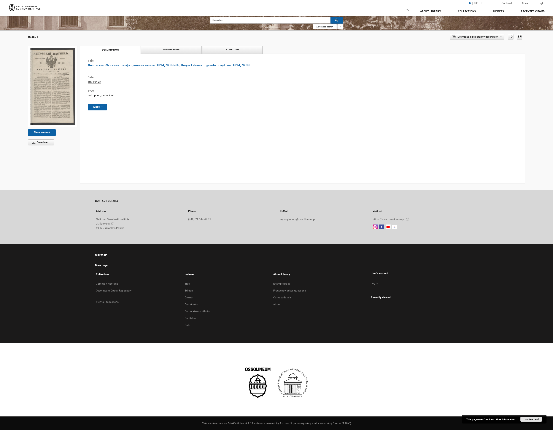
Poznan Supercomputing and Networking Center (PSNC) (315, 423)
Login (541, 3)
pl (482, 3)
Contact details (282, 297)
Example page (281, 283)
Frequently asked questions (289, 290)
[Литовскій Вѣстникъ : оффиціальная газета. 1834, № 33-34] (52, 86)
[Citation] (519, 37)
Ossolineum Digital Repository (114, 290)
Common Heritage (107, 283)
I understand (531, 419)
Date (187, 325)
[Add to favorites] (510, 37)
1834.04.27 (94, 81)
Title (187, 283)
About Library (430, 11)
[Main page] (407, 11)
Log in (374, 283)
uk (476, 3)
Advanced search (324, 26)
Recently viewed (533, 11)
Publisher (190, 318)
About (277, 304)
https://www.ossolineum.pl (389, 219)
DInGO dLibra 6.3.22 (240, 423)
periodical (107, 95)
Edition (189, 290)
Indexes (498, 11)
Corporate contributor (198, 311)
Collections (467, 11)
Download (42, 142)
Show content (42, 132)
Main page (101, 265)
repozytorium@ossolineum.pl (297, 219)
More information (505, 419)
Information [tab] (171, 49)
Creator (189, 297)
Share (524, 3)
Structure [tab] (232, 49)
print (97, 95)
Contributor (191, 304)
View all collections (107, 301)
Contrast (507, 3)
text (90, 95)
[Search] (337, 20)
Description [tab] (110, 49)
